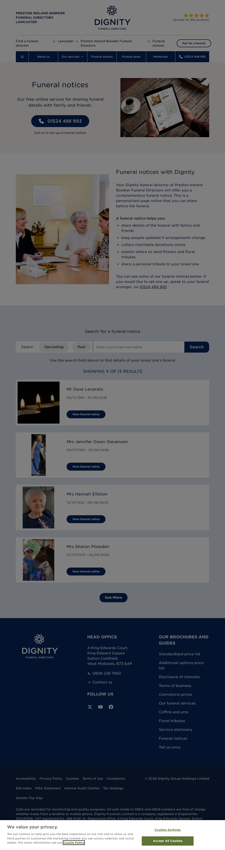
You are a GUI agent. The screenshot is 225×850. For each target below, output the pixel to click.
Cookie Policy (74, 842)
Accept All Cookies (167, 841)
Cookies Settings (167, 830)
